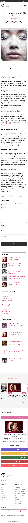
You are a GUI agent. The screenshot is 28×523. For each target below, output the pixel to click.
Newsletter (4, 309)
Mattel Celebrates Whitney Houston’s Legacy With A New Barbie (16, 325)
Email (3, 230)
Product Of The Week (7, 300)
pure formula (4, 124)
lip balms (5, 190)
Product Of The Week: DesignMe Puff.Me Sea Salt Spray (17, 350)
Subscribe (24, 511)
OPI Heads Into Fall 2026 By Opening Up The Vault (15, 333)
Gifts (3, 307)
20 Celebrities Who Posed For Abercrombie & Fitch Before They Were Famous (16, 271)
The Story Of (5, 296)
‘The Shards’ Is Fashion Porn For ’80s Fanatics (16, 359)
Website (3, 236)
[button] (7, 22)
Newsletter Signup (4, 1)
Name (3, 225)
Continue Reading (14, 445)
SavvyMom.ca (5, 313)
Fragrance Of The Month (8, 298)
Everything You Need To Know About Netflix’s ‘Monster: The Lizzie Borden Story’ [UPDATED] (17, 342)
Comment (4, 207)
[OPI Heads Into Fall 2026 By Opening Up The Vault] (14, 387)
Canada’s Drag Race (7, 305)
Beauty (10, 393)
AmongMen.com (6, 311)
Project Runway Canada (7, 303)
